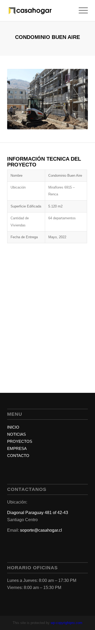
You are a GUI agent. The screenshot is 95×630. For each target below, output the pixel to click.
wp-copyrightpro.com (66, 623)
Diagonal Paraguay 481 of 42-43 (37, 512)
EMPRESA (17, 448)
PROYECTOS (19, 441)
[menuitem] (80, 10)
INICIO (13, 427)
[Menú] (80, 10)
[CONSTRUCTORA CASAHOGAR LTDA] (39, 10)
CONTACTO (18, 455)
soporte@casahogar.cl (41, 530)
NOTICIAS (16, 434)
